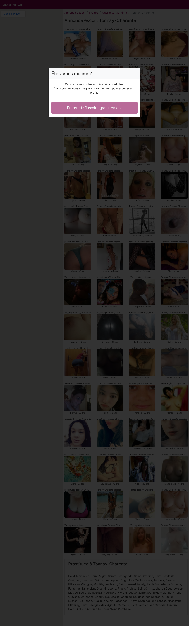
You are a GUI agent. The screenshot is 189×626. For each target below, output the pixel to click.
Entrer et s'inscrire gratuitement (94, 108)
